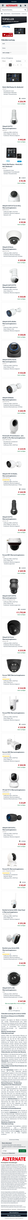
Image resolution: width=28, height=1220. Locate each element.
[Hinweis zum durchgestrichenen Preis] (4, 34)
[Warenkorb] (25, 5)
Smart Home (7, 13)
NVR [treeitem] (3, 43)
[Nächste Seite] (21, 64)
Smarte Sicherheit (16, 13)
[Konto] (20, 5)
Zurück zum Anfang (14, 1139)
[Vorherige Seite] (7, 64)
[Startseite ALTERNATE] (11, 5)
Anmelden (22, 1151)
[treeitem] (14, 52)
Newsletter (14, 1)
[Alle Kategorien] (2, 5)
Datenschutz (12, 1153)
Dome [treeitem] (3, 48)
